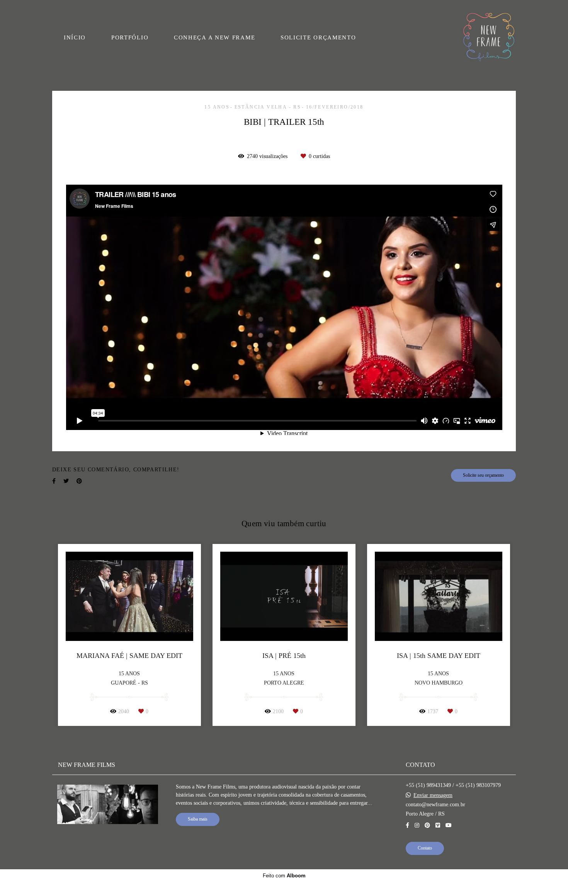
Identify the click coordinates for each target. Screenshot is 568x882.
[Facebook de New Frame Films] (407, 825)
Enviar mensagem (432, 795)
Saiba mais (197, 819)
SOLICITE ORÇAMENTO (318, 37)
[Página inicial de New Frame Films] (489, 38)
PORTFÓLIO (129, 37)
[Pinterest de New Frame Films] (427, 825)
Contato (425, 848)
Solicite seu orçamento (483, 475)
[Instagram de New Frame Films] (417, 825)
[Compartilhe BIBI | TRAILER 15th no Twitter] (66, 481)
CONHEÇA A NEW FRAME (214, 37)
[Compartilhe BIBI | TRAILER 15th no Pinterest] (79, 481)
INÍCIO (75, 37)
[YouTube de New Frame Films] (449, 825)
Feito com (284, 876)
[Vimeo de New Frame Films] (437, 825)
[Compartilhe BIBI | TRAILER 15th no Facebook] (54, 481)
